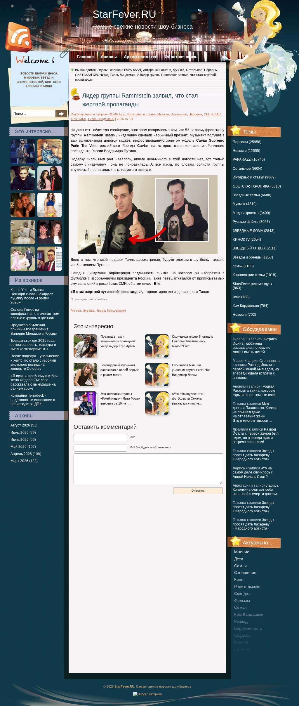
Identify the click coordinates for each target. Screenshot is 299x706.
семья (240, 607)
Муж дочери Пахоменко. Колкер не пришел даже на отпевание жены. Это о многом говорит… (255, 412)
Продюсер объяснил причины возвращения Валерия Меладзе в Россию (34, 329)
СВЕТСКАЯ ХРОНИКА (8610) (257, 186)
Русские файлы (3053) (251, 222)
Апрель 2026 (21, 454)
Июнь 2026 (20, 440)
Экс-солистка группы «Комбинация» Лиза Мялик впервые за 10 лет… (120, 398)
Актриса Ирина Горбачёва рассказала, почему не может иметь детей (255, 345)
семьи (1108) (243, 266)
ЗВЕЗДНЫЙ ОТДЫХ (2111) (255, 248)
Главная (85, 56)
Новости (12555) (246, 151)
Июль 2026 (20, 433)
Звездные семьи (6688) (252, 195)
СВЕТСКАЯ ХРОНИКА (91, 75)
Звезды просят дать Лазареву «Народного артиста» (253, 455)
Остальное (194, 70)
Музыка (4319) (245, 204)
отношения (245, 572)
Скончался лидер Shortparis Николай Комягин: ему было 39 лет (192, 341)
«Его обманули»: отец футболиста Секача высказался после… (188, 398)
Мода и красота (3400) (251, 213)
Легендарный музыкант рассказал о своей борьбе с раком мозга (119, 370)
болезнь (242, 649)
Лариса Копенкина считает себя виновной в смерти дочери (256, 489)
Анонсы (109, 56)
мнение (241, 551)
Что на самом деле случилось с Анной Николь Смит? (253, 472)
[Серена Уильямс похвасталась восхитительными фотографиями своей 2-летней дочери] (23, 270)
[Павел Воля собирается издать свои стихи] (23, 189)
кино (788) (241, 297)
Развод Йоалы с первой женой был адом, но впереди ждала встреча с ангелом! (256, 371)
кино (239, 579)
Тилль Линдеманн (123, 75)
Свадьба (242, 635)
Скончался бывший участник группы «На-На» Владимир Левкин (191, 370)
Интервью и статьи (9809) (254, 177)
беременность (248, 628)
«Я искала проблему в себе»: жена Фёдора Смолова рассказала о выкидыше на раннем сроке (35, 382)
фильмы (242, 600)
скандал (242, 593)
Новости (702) (244, 315)
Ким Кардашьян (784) (250, 306)
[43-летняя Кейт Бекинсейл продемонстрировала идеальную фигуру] (49, 216)
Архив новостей (141, 56)
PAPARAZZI (132, 70)
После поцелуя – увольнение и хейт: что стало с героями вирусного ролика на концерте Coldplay (35, 362)
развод (241, 621)
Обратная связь (181, 56)
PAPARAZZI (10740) (249, 159)
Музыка (178, 70)
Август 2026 (20, 425)
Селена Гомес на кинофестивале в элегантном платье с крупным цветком (35, 314)
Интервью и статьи (157, 70)
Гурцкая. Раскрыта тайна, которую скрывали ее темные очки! (254, 390)
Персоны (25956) (247, 142)
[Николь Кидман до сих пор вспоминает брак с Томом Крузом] (49, 243)
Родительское (247, 586)
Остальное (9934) (247, 168)
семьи (240, 565)
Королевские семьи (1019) (254, 275)
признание (244, 656)
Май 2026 (19, 447)
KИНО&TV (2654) (247, 239)
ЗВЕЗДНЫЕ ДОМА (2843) (253, 231)
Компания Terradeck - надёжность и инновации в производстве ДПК (33, 399)
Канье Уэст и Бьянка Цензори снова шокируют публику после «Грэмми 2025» (32, 296)
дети (238, 558)
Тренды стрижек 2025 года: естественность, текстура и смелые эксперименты (33, 345)
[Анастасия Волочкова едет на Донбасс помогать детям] (49, 270)
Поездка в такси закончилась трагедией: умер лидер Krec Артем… (119, 341)
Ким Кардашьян (249, 614)
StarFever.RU (124, 14)
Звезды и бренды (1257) (253, 257)
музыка (241, 642)
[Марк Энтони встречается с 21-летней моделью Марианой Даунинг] (23, 162)
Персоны (211, 70)
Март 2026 (19, 461)
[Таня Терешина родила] (49, 162)
